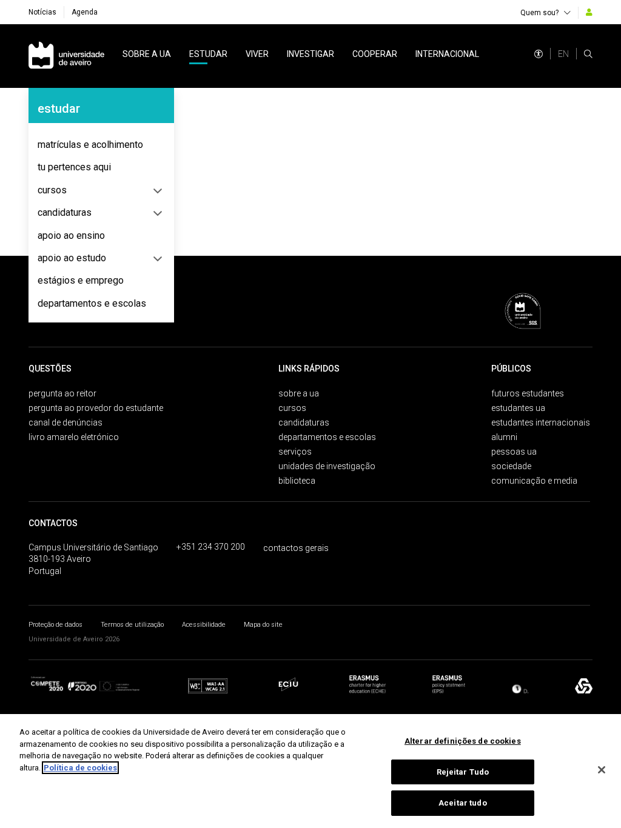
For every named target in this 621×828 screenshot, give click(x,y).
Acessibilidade (204, 625)
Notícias (42, 12)
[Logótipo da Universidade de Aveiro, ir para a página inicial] (66, 56)
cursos (52, 190)
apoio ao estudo (72, 258)
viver (257, 54)
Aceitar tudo (462, 802)
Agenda (85, 12)
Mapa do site (263, 625)
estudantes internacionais (540, 422)
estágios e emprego (81, 280)
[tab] (101, 145)
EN (563, 54)
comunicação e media (534, 481)
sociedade (511, 466)
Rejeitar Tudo (463, 771)
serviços (295, 451)
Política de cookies (80, 767)
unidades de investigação (326, 466)
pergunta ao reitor (62, 393)
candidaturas (65, 212)
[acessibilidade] (538, 54)
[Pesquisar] (588, 54)
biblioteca (296, 481)
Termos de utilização (132, 625)
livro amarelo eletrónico (74, 437)
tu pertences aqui (74, 167)
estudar (208, 54)
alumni (504, 437)
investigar (310, 54)
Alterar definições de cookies (462, 741)
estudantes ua (518, 408)
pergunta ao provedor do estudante (96, 408)
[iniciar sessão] (589, 12)
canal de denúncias (65, 422)
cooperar (374, 54)
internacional (447, 54)
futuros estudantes (527, 393)
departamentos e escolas (92, 303)
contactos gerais (296, 548)
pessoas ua (514, 451)
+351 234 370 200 (210, 547)
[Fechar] (601, 769)
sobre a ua (147, 54)
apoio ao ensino (71, 235)
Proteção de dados (55, 625)
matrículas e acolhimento (90, 144)
